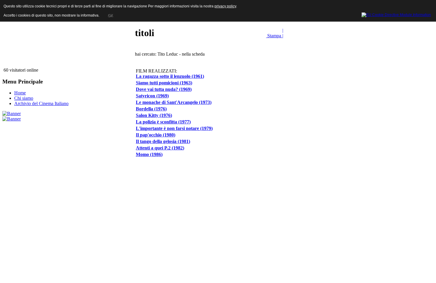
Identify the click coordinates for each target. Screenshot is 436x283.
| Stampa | (274, 33)
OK (110, 15)
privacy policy (225, 6)
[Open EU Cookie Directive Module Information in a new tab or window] (396, 14)
